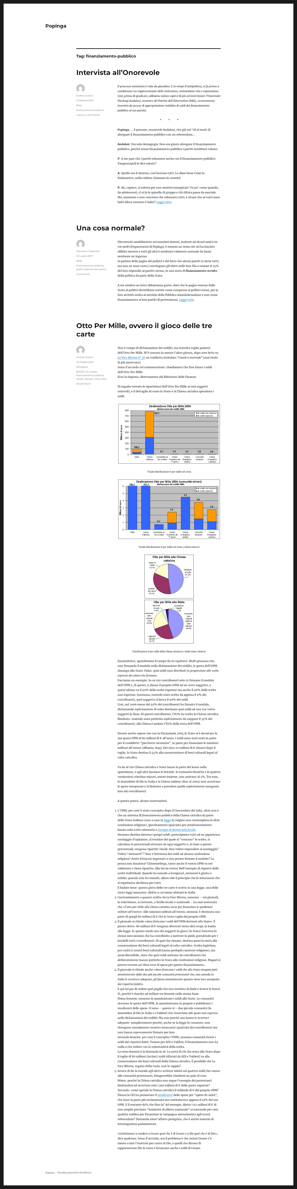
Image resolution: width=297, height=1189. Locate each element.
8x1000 (80, 371)
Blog (79, 105)
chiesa (93, 371)
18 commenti (83, 383)
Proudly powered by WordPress (74, 1172)
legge (167, 820)
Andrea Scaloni (84, 95)
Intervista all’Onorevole (118, 72)
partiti (79, 269)
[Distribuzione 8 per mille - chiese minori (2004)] (169, 509)
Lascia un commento (88, 114)
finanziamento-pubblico (90, 110)
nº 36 (131, 357)
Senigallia (82, 366)
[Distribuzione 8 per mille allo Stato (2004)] (169, 621)
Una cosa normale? (110, 228)
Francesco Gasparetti (88, 251)
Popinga (55, 26)
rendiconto (165, 1095)
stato (104, 379)
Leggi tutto (164, 202)
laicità (79, 379)
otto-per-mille (92, 379)
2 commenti (83, 274)
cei (87, 371)
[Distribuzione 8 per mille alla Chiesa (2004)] (169, 576)
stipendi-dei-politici (95, 269)
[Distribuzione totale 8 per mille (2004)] (169, 433)
